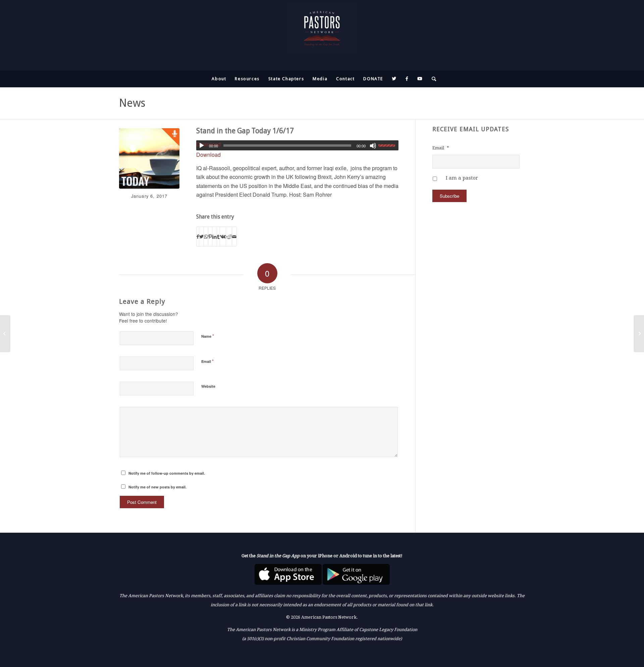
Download (208, 154)
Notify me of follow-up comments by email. (166, 473)
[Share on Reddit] (229, 236)
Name (207, 336)
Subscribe (449, 196)
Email (207, 361)
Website (208, 386)
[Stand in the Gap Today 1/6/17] (149, 158)
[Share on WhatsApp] (206, 236)
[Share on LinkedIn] (214, 236)
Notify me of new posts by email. (157, 486)
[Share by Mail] (234, 236)
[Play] (201, 145)
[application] (297, 145)
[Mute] (373, 145)
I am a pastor (462, 178)
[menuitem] (218, 78)
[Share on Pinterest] (210, 236)
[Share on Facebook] (198, 236)
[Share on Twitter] (201, 236)
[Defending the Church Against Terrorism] (639, 333)
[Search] (432, 78)
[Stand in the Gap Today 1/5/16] (5, 333)
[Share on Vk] (223, 236)
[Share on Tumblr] (218, 236)
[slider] (388, 145)
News (132, 103)
